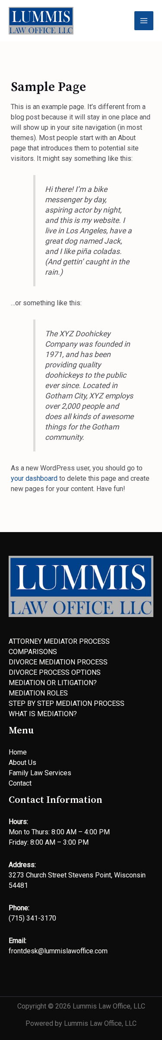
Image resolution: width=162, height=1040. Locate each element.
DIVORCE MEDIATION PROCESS (58, 662)
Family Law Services (40, 773)
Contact (20, 783)
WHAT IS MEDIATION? (43, 714)
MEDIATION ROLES (38, 693)
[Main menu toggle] (143, 20)
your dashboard (34, 478)
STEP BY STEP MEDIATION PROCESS (66, 703)
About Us (22, 762)
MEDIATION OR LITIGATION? (53, 683)
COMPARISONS (33, 652)
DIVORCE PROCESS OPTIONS (55, 672)
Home (18, 752)
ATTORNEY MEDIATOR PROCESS (59, 641)
